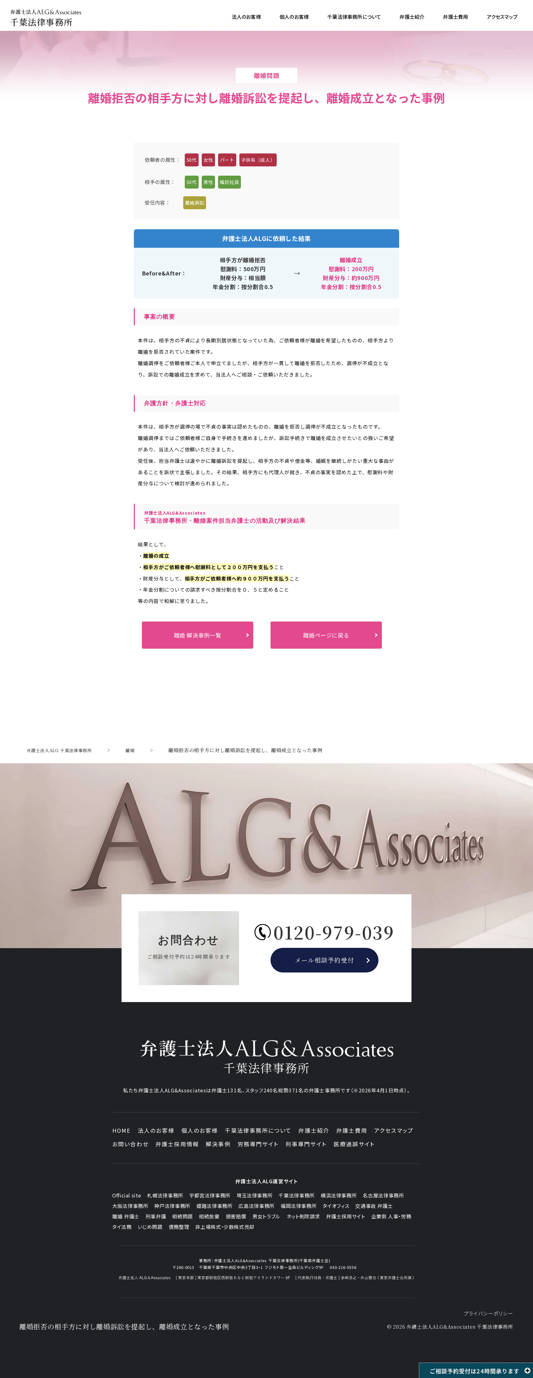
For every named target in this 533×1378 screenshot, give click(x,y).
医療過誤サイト (354, 1144)
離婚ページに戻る (326, 635)
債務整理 (179, 1226)
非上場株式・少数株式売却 (224, 1226)
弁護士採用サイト (345, 1216)
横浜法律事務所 (339, 1195)
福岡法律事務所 (298, 1205)
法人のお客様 (156, 1130)
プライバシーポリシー (488, 1313)
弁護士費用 (351, 1130)
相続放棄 (209, 1216)
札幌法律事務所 (165, 1195)
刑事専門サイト (306, 1144)
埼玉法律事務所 (254, 1195)
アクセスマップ (393, 1130)
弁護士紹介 (313, 1130)
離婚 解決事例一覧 (197, 635)
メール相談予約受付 (324, 960)
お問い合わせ (130, 1144)
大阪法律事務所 (130, 1205)
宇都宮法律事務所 (209, 1195)
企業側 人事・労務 (391, 1216)
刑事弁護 (156, 1216)
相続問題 (182, 1216)
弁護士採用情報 (177, 1144)
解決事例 (218, 1144)
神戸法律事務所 (172, 1205)
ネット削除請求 (303, 1216)
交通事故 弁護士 (374, 1205)
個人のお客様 (199, 1130)
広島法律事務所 (256, 1205)
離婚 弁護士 (125, 1216)
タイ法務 (122, 1226)
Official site (126, 1195)
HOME (121, 1130)
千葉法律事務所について (258, 1130)
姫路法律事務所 (214, 1205)
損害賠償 (236, 1216)
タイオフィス (336, 1205)
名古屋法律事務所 (383, 1195)
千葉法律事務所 (296, 1195)
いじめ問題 (150, 1226)
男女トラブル (266, 1216)
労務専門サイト (258, 1144)
